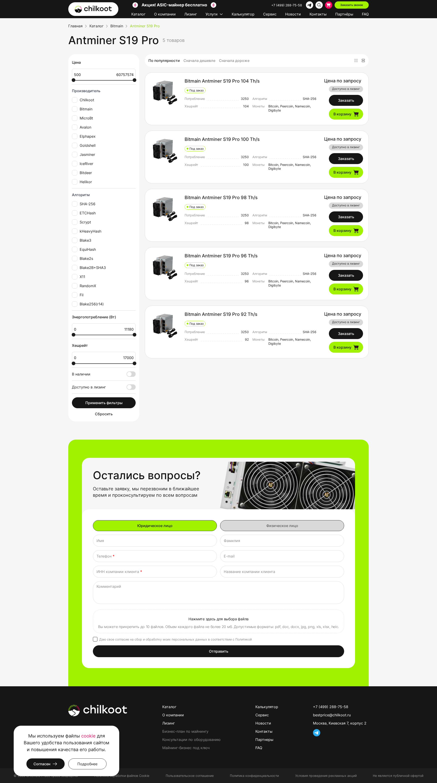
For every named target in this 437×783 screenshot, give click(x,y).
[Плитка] (356, 60)
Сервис (270, 14)
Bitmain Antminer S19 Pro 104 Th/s (222, 81)
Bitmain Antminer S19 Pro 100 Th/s (222, 139)
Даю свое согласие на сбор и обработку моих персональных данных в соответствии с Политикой (175, 639)
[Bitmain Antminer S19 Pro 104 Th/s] (164, 92)
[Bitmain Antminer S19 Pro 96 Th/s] (164, 267)
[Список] (363, 60)
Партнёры (344, 14)
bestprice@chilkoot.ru (332, 715)
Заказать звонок (351, 5)
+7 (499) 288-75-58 (286, 5)
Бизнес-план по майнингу (185, 731)
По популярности (164, 60)
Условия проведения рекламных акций (326, 776)
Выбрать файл (218, 621)
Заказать (346, 100)
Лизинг (190, 14)
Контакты (318, 14)
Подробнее (87, 764)
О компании (165, 14)
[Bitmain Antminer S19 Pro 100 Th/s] (164, 150)
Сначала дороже (234, 60)
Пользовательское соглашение (190, 776)
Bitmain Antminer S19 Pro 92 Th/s (221, 314)
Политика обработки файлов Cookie (121, 776)
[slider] (73, 80)
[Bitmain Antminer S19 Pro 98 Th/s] (164, 209)
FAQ (365, 14)
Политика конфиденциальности (254, 776)
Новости (293, 14)
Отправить (218, 651)
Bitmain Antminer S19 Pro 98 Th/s (221, 197)
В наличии (81, 374)
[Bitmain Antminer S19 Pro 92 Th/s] (164, 325)
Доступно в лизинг (89, 387)
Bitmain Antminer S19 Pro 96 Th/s (221, 255)
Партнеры (264, 739)
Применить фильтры (103, 402)
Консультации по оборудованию (191, 739)
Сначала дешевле (199, 60)
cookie (88, 736)
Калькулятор (243, 14)
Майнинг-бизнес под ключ (186, 747)
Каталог (138, 14)
